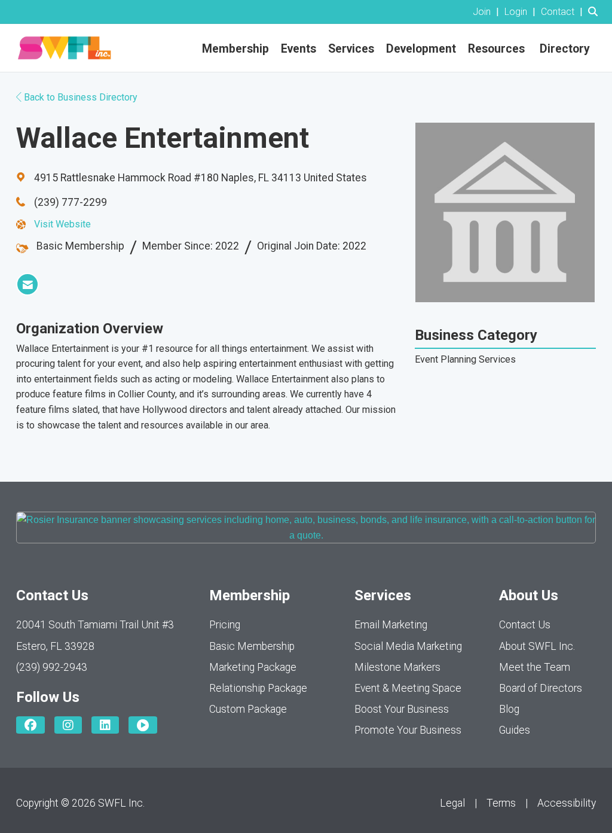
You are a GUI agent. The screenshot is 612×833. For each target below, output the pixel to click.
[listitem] (487, 11)
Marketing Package (252, 667)
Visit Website (62, 224)
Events (298, 49)
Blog (509, 709)
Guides (514, 730)
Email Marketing (390, 625)
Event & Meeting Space (407, 688)
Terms (501, 803)
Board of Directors (540, 688)
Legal (452, 803)
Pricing (224, 625)
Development (421, 49)
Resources (496, 49)
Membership (235, 49)
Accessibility (566, 803)
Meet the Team (534, 667)
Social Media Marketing (408, 646)
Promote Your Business (407, 730)
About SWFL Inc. (537, 646)
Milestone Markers (397, 667)
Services (351, 49)
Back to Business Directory (79, 97)
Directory (565, 49)
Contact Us (524, 625)
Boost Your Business (401, 709)
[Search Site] (595, 11)
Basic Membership (252, 646)
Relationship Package (258, 688)
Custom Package (248, 709)
